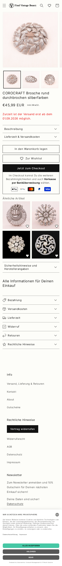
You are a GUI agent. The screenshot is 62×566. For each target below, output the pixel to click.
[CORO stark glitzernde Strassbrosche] (45, 215)
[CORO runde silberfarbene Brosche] (16, 215)
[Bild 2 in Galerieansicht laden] (31, 79)
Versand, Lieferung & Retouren (25, 383)
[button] (4, 5)
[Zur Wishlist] (27, 226)
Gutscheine (13, 407)
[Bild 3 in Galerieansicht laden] (49, 79)
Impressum (13, 462)
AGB (9, 446)
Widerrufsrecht (16, 438)
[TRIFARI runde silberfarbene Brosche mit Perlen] (45, 245)
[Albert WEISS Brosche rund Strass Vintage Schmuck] (16, 245)
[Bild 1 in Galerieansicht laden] (12, 79)
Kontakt (11, 391)
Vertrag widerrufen (22, 428)
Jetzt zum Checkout (31, 168)
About (10, 399)
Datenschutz (14, 454)
